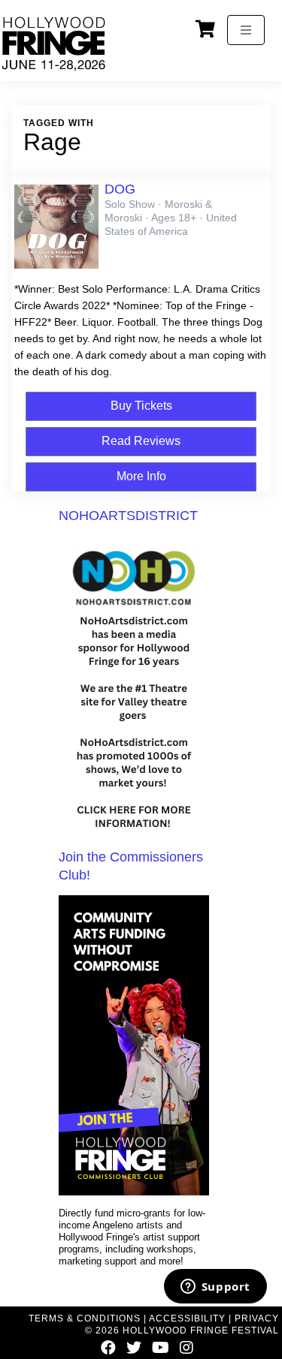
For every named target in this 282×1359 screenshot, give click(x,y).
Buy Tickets (141, 405)
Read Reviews (141, 440)
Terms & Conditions (85, 1318)
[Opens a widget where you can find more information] (215, 1287)
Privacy (257, 1318)
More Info (141, 476)
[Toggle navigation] (246, 30)
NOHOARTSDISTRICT (128, 515)
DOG (120, 189)
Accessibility (187, 1318)
